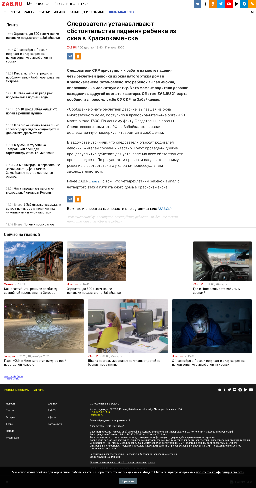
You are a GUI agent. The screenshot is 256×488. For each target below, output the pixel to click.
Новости (11, 403)
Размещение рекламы (16, 389)
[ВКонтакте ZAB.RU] (197, 4)
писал (96, 181)
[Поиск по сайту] (196, 12)
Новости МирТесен (13, 376)
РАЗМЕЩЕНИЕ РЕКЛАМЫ (87, 12)
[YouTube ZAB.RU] (229, 4)
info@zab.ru (96, 415)
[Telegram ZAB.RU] (244, 4)
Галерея (11, 417)
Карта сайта (55, 424)
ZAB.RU (52, 403)
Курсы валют (13, 437)
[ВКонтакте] (219, 390)
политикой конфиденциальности (220, 472)
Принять (128, 481)
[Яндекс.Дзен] (234, 390)
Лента (15, 12)
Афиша (60, 12)
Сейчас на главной (22, 234)
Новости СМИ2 (11, 378)
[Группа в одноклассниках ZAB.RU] (213, 4)
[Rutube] (245, 390)
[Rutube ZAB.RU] (236, 4)
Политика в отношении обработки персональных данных (122, 462)
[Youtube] (251, 390)
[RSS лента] (252, 4)
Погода (10, 431)
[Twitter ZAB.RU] (221, 4)
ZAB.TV (29, 12)
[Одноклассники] (224, 390)
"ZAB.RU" (165, 209)
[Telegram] (240, 390)
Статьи (44, 12)
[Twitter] (229, 390)
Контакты (38, 389)
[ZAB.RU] (12, 5)
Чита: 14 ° (43, 4)
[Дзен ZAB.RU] (205, 4)
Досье (9, 424)
